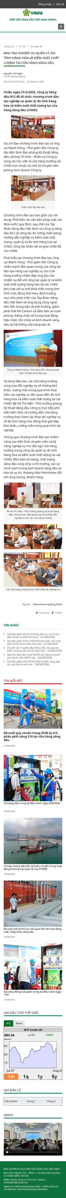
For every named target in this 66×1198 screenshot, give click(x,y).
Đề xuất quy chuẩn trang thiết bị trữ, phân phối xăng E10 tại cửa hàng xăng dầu (32, 736)
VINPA (5, 9)
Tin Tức (22, 46)
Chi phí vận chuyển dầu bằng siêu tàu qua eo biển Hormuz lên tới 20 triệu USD (33, 649)
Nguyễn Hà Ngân (13, 73)
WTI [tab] (8, 1023)
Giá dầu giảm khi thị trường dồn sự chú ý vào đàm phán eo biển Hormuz (33, 635)
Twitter (58, 612)
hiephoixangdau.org (27, 1186)
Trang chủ (9, 46)
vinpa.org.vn (50, 1186)
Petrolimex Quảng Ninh (47, 604)
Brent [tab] (19, 1023)
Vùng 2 (51, 1101)
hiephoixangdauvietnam (32, 1189)
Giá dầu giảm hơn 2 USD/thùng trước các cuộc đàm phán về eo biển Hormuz (34, 642)
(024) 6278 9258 (27, 1179)
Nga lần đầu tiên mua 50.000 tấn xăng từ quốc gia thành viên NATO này (33, 656)
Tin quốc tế (36, 46)
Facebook (44, 612)
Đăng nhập (45, 4)
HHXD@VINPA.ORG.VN (16, 1182)
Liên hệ (60, 4)
